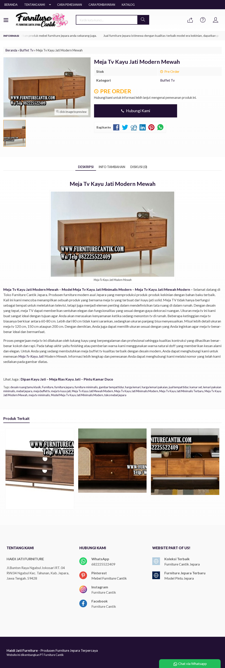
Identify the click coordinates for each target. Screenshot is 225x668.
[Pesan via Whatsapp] (190, 20)
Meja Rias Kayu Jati (64, 379)
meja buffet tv (41, 391)
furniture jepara (64, 387)
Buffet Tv (167, 80)
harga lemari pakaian (155, 387)
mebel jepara (24, 391)
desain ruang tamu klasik (25, 387)
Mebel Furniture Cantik (109, 578)
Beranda (11, 4)
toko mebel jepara (115, 395)
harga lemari (133, 387)
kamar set (196, 387)
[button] (143, 19)
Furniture (47, 387)
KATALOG (128, 4)
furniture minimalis (86, 387)
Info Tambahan (112, 167)
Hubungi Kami (137, 110)
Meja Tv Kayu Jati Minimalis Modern (136, 391)
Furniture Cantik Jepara (182, 564)
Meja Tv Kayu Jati (31, 356)
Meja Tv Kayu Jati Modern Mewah (30, 289)
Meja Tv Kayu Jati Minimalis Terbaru (181, 391)
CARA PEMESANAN (69, 4)
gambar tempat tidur (111, 387)
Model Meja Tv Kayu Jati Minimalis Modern (97, 289)
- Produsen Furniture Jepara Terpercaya (52, 650)
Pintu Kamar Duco (98, 379)
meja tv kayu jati (61, 391)
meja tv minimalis (39, 395)
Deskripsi (86, 167)
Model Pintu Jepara (179, 578)
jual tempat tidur (179, 387)
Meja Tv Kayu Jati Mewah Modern (162, 289)
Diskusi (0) (138, 167)
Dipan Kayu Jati (33, 379)
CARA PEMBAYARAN (102, 4)
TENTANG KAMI (34, 4)
